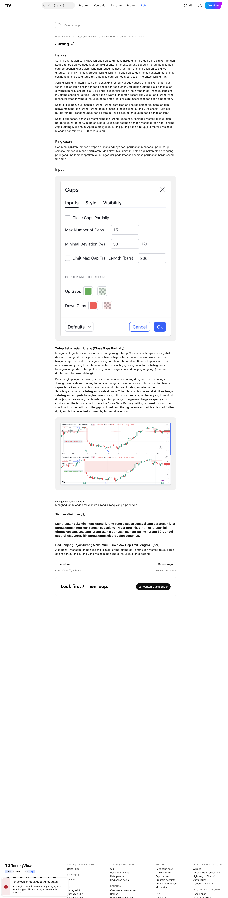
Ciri (112, 868)
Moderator (161, 887)
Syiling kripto (74, 890)
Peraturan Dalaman (166, 883)
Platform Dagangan (203, 883)
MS (191, 5)
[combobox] (115, 25)
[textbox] (117, 25)
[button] (91, 5)
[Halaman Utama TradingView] (8, 5)
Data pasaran (117, 876)
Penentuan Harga (119, 872)
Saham (71, 879)
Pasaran (116, 5)
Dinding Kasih (163, 872)
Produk (84, 5)
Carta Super (73, 868)
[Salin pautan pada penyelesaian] (72, 44)
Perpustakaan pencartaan (207, 872)
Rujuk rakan (162, 876)
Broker (131, 5)
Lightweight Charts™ (204, 876)
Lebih (144, 5)
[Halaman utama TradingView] (18, 865)
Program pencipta (165, 879)
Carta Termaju (200, 879)
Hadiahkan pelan (119, 879)
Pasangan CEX (75, 893)
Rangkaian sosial (165, 868)
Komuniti (100, 5)
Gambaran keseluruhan (123, 890)
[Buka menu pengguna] (200, 5)
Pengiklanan (199, 893)
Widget (197, 868)
